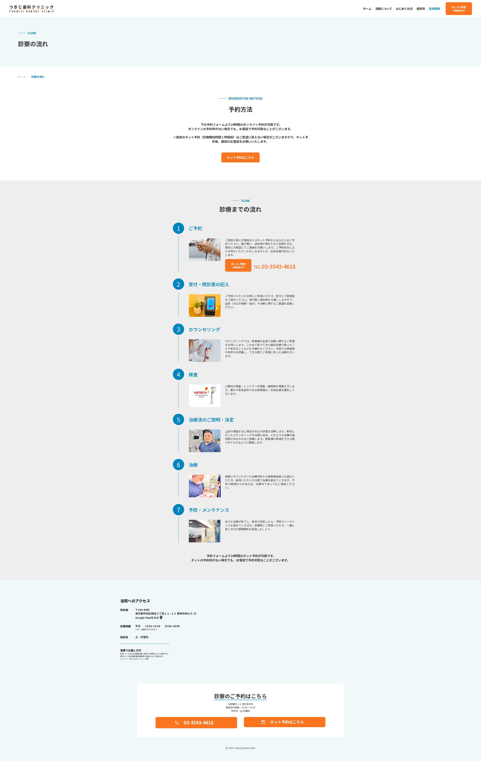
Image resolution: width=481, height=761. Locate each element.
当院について (383, 9)
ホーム (22, 77)
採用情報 (434, 9)
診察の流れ (37, 77)
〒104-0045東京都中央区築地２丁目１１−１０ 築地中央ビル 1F (166, 611)
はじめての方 (404, 9)
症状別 (421, 9)
